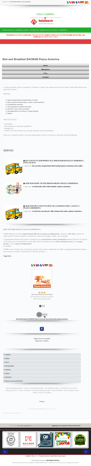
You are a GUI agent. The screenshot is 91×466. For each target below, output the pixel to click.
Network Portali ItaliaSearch (20, 1)
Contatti (46, 77)
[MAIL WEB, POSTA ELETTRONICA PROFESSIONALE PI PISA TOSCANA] (28, 439)
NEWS (7, 358)
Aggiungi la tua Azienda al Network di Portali (66, 425)
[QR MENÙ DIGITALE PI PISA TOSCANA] (45, 439)
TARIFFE (8, 355)
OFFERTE (8, 377)
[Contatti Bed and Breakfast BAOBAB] (42, 306)
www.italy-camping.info (24, 425)
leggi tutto (7, 256)
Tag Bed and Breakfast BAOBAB (11, 413)
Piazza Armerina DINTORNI (14, 381)
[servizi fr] (77, 2)
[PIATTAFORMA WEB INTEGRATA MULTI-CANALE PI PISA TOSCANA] (11, 439)
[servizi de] (82, 2)
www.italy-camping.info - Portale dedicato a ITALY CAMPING (34, 30)
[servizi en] (73, 2)
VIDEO (7, 373)
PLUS (7, 362)
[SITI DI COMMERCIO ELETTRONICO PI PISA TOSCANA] (80, 439)
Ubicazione (45, 69)
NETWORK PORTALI (53, 460)
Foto (45, 73)
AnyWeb (28, 456)
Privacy (42, 401)
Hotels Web (53, 456)
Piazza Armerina (44, 456)
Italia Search (62, 456)
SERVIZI (7, 370)
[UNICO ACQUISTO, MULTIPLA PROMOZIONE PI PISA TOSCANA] (62, 439)
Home (45, 65)
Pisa (33, 456)
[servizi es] (86, 2)
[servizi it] (69, 2)
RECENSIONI (9, 366)
